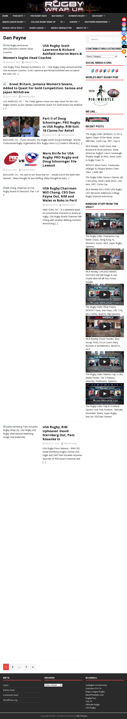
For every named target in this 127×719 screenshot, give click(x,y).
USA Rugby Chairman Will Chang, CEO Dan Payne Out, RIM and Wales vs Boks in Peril (60, 194)
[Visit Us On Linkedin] (113, 70)
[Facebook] (124, 33)
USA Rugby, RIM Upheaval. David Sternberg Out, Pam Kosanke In (58, 433)
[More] (124, 51)
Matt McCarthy (31, 62)
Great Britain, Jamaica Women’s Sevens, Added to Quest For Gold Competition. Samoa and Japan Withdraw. (43, 88)
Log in (6, 685)
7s (61, 22)
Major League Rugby (13, 22)
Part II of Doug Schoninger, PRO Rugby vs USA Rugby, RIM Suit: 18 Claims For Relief (61, 124)
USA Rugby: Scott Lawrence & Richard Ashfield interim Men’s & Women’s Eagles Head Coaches (42, 52)
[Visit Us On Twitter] (93, 70)
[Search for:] (105, 39)
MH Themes (82, 716)
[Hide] (126, 56)
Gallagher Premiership (96, 685)
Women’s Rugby (76, 16)
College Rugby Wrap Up (43, 22)
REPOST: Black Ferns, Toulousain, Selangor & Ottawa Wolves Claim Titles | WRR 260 (103, 169)
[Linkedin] (124, 42)
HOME (5, 16)
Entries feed (9, 690)
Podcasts (18, 16)
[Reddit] (124, 38)
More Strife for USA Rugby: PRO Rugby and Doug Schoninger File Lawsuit (60, 159)
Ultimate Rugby (93, 704)
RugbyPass (91, 698)
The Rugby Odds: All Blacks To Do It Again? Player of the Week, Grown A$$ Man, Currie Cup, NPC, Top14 (104, 137)
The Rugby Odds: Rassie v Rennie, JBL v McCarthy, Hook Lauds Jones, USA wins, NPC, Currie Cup (105, 181)
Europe (73, 22)
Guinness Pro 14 (93, 688)
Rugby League (36, 28)
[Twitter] (124, 28)
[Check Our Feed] (109, 70)
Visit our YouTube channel (99, 416)
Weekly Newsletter (61, 28)
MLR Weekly (58, 16)
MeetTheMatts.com (95, 694)
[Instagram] (124, 24)
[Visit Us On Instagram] (97, 70)
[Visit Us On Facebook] (105, 70)
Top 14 (89, 701)
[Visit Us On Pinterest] (117, 70)
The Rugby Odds (38, 16)
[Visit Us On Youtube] (101, 70)
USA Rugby (97, 16)
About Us (81, 28)
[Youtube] (124, 19)
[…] (16, 73)
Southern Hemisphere (96, 22)
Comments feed (10, 695)
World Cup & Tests (12, 28)
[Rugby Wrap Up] (63, 10)
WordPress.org (10, 700)
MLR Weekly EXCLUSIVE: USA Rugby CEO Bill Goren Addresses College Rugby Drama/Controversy (104, 193)
